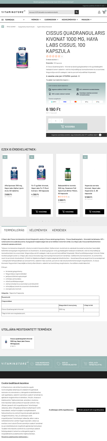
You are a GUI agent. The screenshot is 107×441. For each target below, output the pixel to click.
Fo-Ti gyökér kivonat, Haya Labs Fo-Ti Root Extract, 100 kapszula (39, 188)
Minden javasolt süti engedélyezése (91, 410)
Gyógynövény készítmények (26, 27)
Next (105, 187)
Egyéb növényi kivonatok (44, 27)
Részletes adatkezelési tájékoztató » (14, 437)
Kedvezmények (70, 19)
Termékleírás (14, 230)
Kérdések (59, 230)
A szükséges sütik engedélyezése (61, 410)
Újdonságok (51, 19)
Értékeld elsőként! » (52, 59)
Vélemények (38, 230)
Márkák (36, 19)
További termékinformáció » (57, 80)
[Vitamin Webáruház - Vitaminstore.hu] (3, 26)
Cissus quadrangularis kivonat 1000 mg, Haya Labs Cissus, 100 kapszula (21, 341)
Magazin (87, 19)
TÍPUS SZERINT (11, 27)
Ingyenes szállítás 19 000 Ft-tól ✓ (94, 6)
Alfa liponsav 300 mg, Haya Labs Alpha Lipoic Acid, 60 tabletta (13, 188)
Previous (2, 187)
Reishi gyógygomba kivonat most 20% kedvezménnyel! (54, 2)
